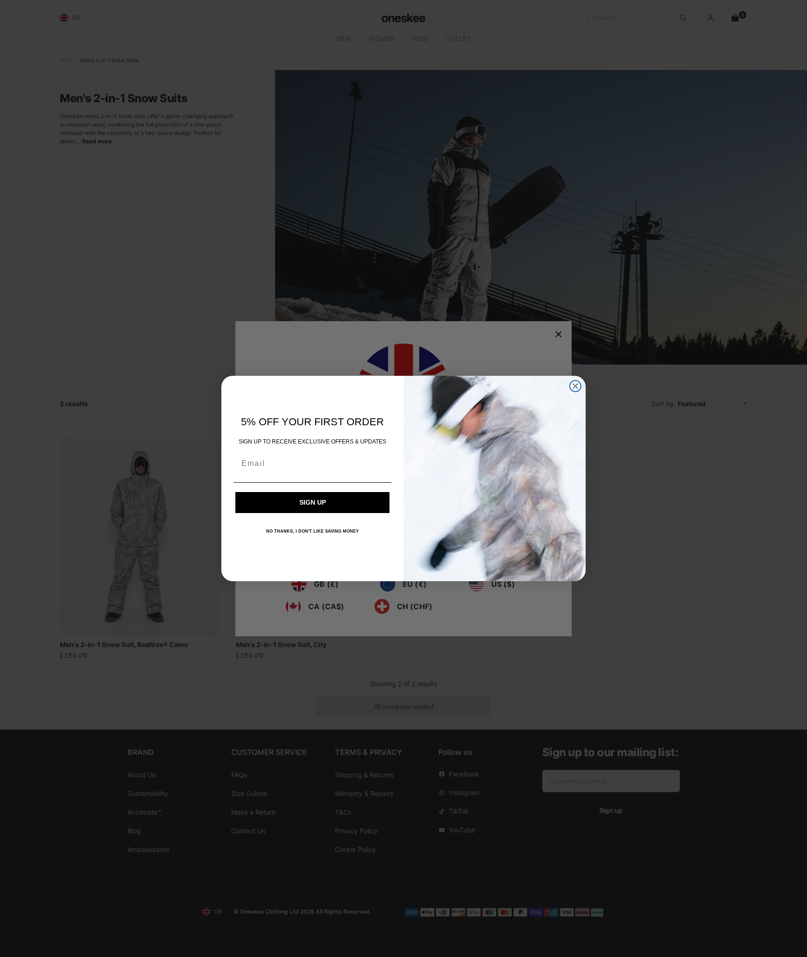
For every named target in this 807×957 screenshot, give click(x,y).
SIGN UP (312, 502)
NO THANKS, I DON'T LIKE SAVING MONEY (312, 531)
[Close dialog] (575, 386)
